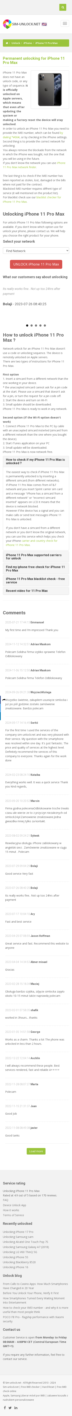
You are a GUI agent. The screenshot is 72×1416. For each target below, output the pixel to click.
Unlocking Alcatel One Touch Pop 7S (25, 1242)
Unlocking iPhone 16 (15, 1267)
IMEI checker (33, 1387)
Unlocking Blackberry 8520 (19, 1262)
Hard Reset (48, 1387)
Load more (36, 1151)
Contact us (11, 1330)
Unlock (16, 43)
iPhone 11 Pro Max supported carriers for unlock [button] (34, 556)
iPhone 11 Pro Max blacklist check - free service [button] (35, 580)
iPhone (27, 43)
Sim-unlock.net (11, 1387)
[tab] (36, 461)
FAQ (5, 1200)
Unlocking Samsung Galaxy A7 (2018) (26, 1247)
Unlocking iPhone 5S (15, 1257)
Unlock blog (12, 1276)
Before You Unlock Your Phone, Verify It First (31, 1293)
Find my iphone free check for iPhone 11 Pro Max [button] (35, 568)
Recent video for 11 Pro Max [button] (27, 591)
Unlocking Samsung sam (18, 1237)
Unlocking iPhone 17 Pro (18, 1232)
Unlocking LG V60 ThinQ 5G (20, 1252)
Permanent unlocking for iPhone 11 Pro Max (34, 60)
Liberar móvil (28, 1395)
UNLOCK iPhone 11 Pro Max (36, 264)
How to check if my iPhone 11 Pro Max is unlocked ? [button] (35, 461)
